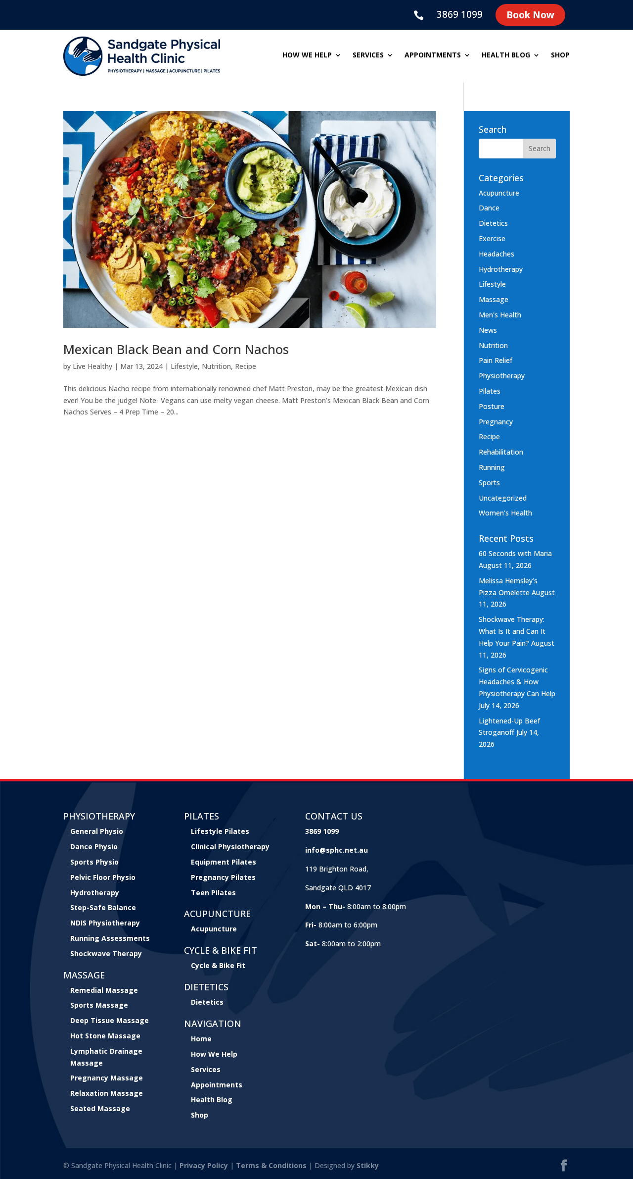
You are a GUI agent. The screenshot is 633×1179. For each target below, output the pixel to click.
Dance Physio (94, 846)
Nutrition (216, 366)
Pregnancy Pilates (223, 877)
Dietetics (493, 223)
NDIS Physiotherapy (105, 922)
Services (368, 55)
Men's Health (500, 314)
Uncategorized (503, 498)
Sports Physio (94, 862)
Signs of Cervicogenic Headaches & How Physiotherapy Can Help (517, 681)
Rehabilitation (501, 452)
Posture (491, 406)
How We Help (214, 1054)
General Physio (96, 831)
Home (201, 1038)
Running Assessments (110, 938)
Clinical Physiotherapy (230, 846)
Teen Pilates (213, 892)
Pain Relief (495, 360)
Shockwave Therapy (106, 953)
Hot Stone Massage (105, 1035)
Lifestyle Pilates (220, 831)
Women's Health (505, 512)
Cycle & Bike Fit (218, 965)
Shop (560, 55)
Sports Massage (99, 1005)
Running (492, 467)
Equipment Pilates (223, 862)
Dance (489, 207)
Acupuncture (499, 193)
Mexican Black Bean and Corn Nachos (176, 349)
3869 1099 (460, 14)
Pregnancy (496, 421)
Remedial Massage (104, 990)
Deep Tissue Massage (109, 1020)
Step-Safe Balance (103, 907)
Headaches (496, 253)
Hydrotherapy (501, 269)
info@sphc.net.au (336, 850)
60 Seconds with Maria (515, 553)
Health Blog (506, 55)
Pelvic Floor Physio (103, 877)
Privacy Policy (204, 1165)
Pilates (489, 391)
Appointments (433, 55)
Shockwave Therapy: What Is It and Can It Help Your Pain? (512, 631)
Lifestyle (184, 366)
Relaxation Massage (106, 1093)
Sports (489, 482)
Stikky (368, 1165)
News (488, 330)
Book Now (530, 14)
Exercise (492, 238)
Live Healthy (92, 366)
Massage (493, 299)
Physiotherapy (502, 375)
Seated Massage (100, 1108)
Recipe (245, 366)
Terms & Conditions (271, 1165)
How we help (307, 55)
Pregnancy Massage (106, 1077)
